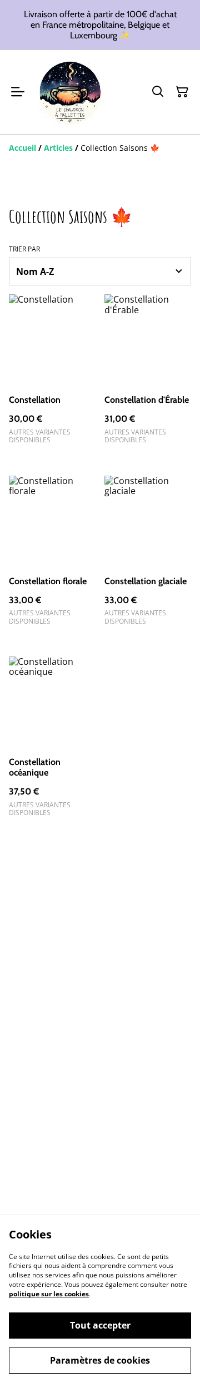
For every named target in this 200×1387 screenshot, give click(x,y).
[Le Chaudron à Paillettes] (70, 92)
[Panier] (182, 92)
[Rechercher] (158, 92)
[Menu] (18, 92)
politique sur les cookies (49, 1294)
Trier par (24, 249)
